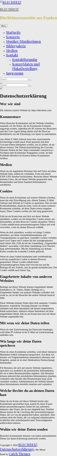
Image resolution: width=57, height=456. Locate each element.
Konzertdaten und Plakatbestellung (26, 66)
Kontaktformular (25, 59)
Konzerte (13, 36)
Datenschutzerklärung (17, 449)
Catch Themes (19, 453)
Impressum (14, 73)
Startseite (13, 32)
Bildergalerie (16, 46)
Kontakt (12, 55)
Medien (11, 50)
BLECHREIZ (9, 9)
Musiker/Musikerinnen (23, 41)
